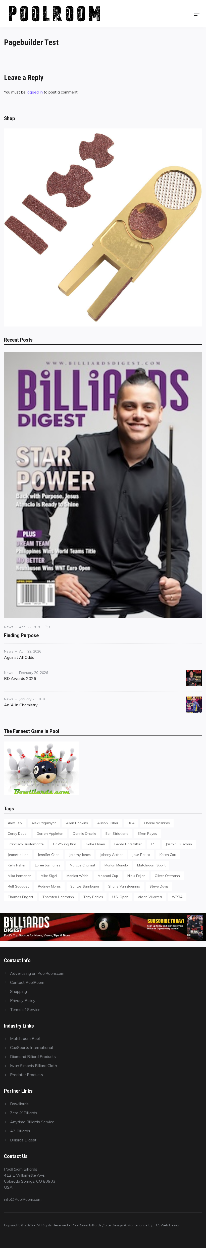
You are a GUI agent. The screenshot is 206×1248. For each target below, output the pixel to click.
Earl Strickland (117, 833)
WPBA (177, 897)
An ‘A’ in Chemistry (21, 704)
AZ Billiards (20, 1130)
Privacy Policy (22, 1000)
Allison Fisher (107, 823)
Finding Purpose (21, 635)
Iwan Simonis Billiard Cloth (33, 1065)
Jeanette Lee (18, 854)
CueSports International (31, 1047)
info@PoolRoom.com (22, 1199)
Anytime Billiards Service (32, 1121)
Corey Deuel (17, 833)
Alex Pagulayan (44, 823)
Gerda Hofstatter (128, 844)
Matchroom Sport (151, 865)
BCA (131, 823)
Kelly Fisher (17, 865)
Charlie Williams (157, 823)
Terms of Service (25, 1009)
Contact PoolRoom (27, 982)
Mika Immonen (19, 875)
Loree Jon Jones (47, 865)
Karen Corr (168, 854)
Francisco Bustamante (26, 844)
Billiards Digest (23, 1139)
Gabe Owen (95, 844)
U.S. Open (120, 897)
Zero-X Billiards (23, 1112)
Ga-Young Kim (64, 844)
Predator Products (26, 1074)
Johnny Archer (111, 854)
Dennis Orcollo (84, 833)
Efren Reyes (147, 833)
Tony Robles (93, 897)
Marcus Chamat (82, 865)
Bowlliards (19, 1103)
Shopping (18, 991)
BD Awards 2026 (20, 678)
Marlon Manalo (116, 865)
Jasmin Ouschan (179, 844)
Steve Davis (159, 886)
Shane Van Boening (124, 886)
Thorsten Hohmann (58, 897)
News (8, 627)
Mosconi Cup (108, 875)
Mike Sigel (49, 875)
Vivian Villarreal (150, 897)
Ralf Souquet (18, 886)
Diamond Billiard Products (33, 1056)
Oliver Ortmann (167, 875)
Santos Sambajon (84, 886)
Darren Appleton (50, 833)
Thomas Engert (20, 897)
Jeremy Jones (80, 854)
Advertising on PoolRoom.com (37, 973)
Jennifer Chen (49, 854)
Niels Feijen (136, 875)
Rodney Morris (49, 886)
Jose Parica (141, 854)
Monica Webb (77, 875)
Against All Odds (19, 657)
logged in (35, 92)
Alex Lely (15, 823)
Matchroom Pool (25, 1038)
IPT (153, 844)
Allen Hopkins (77, 823)
